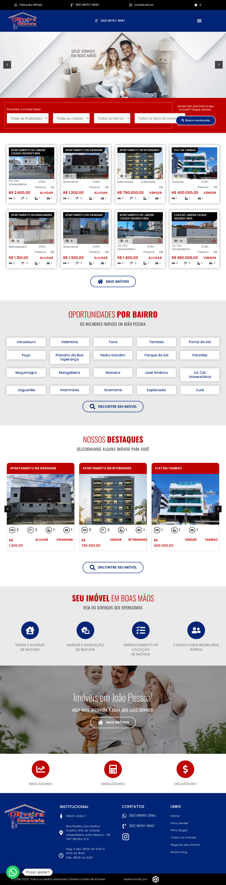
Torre (113, 342)
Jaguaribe (26, 390)
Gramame (113, 390)
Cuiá (200, 390)
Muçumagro (26, 372)
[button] (199, 20)
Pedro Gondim (112, 355)
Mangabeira (69, 372)
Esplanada (156, 390)
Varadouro (26, 342)
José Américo (156, 372)
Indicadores (40, 783)
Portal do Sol (200, 342)
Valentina (69, 342)
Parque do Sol (156, 355)
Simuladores (113, 783)
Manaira (113, 372)
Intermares (69, 390)
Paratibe (199, 355)
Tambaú (156, 342)
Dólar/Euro (185, 783)
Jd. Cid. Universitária (200, 374)
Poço (26, 355)
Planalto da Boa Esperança (69, 357)
